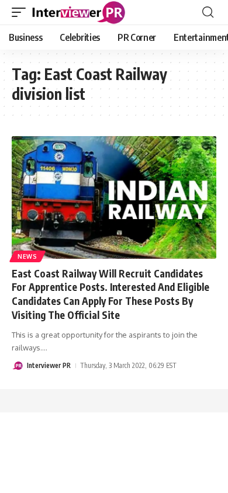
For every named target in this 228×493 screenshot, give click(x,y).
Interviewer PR (49, 365)
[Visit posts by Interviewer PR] (17, 366)
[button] (22, 12)
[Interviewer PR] (79, 12)
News (27, 256)
